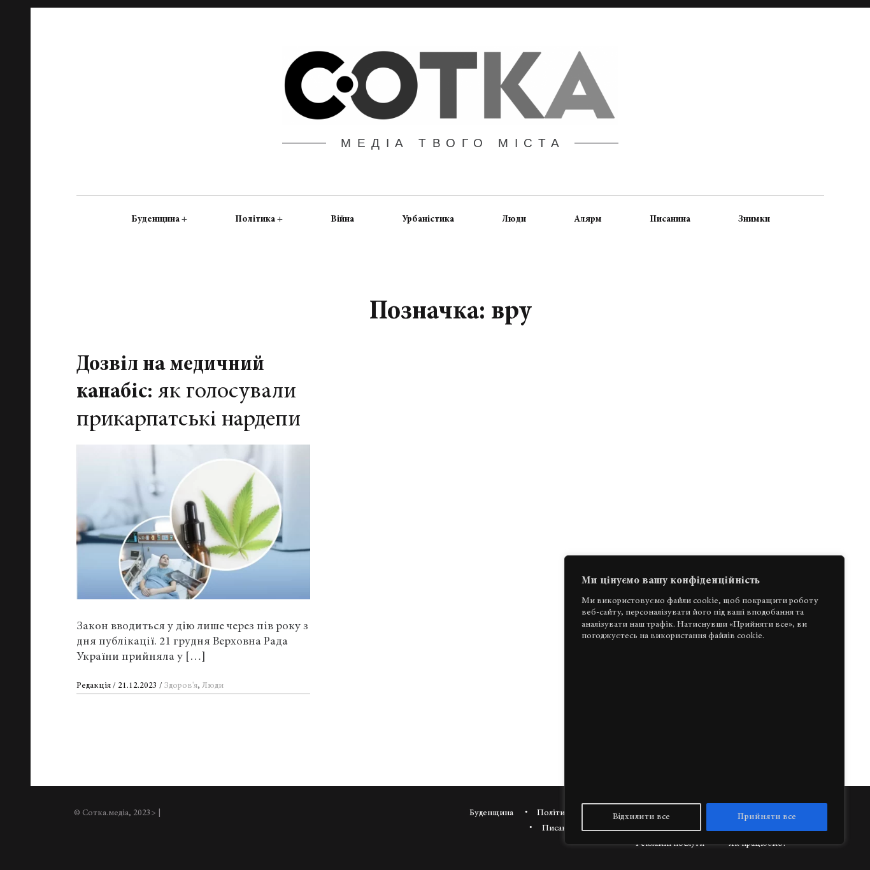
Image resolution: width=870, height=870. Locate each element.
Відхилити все (641, 817)
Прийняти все (767, 817)
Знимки (754, 219)
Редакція (94, 685)
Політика (255, 219)
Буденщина (155, 219)
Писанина (670, 219)
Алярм (588, 219)
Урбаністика (428, 219)
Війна (342, 219)
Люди (514, 219)
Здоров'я (180, 685)
